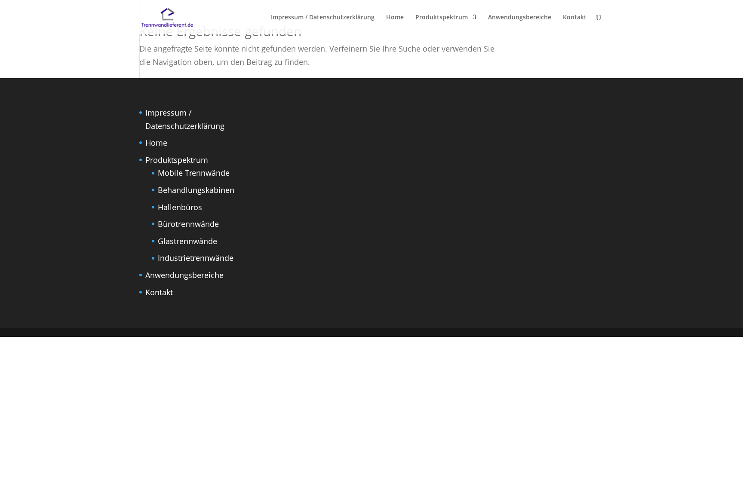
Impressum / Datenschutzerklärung (323, 17)
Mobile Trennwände (194, 173)
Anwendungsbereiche (519, 17)
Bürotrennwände (188, 224)
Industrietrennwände (195, 258)
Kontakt (574, 17)
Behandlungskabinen (196, 190)
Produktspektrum (441, 17)
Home (395, 17)
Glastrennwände (187, 241)
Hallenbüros (180, 207)
